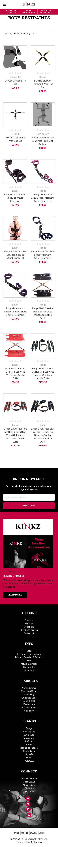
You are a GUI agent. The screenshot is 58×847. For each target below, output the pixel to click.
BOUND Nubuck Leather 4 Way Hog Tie (42, 84)
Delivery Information (29, 654)
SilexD (29, 754)
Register (29, 623)
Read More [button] (15, 594)
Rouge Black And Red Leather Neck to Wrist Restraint (15, 254)
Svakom (29, 741)
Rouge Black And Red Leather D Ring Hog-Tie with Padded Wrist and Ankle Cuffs (15, 435)
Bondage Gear (29, 697)
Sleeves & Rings (29, 691)
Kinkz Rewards (29, 663)
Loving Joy (29, 731)
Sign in (29, 620)
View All (29, 760)
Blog (29, 660)
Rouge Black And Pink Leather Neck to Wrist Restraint (42, 197)
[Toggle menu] (4, 4)
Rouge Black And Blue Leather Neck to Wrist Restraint (43, 254)
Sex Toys (29, 710)
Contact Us (29, 667)
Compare (29, 626)
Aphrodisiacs (29, 687)
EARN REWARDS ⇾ (29, 11)
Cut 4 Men (29, 734)
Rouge (29, 728)
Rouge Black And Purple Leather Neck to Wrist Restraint (15, 311)
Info (29, 650)
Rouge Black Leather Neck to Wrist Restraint (15, 197)
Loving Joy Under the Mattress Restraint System (43, 141)
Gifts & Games (29, 707)
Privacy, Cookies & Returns (29, 657)
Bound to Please (29, 747)
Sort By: (9, 33)
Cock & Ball (29, 700)
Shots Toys (29, 751)
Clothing (29, 694)
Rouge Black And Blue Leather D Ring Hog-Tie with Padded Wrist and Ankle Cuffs (43, 435)
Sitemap (29, 670)
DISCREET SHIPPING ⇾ (46, 11)
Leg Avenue (29, 738)
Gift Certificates (29, 629)
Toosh (29, 757)
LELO (29, 744)
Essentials (29, 704)
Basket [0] (29, 633)
